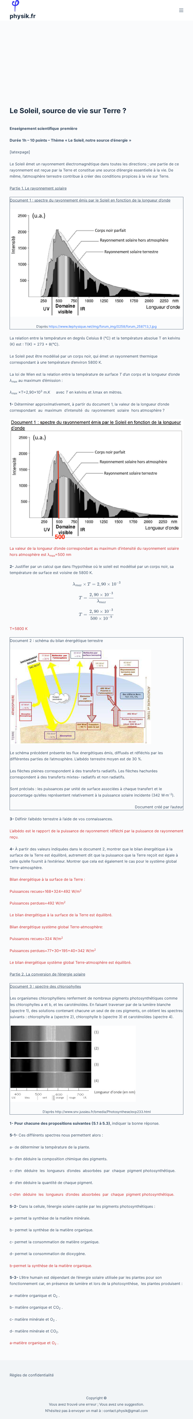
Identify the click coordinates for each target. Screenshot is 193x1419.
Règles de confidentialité (32, 1375)
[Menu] (181, 10)
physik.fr (23, 16)
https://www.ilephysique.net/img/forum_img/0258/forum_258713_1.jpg (103, 326)
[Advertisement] (96, 56)
